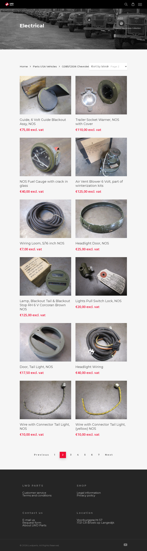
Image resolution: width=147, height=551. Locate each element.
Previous (41, 454)
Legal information (89, 492)
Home (24, 66)
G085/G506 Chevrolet (75, 66)
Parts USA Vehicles (45, 66)
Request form (31, 522)
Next (109, 454)
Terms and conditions (36, 495)
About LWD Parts (34, 525)
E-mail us (28, 520)
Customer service (34, 492)
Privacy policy (86, 495)
